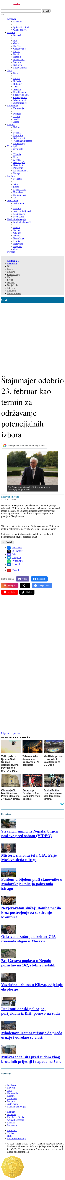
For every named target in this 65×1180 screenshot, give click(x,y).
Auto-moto (12, 200)
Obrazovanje (13, 274)
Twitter (10, 1133)
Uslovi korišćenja (15, 1120)
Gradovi (11, 269)
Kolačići (11, 1122)
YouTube (11, 592)
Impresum (12, 1125)
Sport (9, 70)
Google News (44, 585)
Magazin (11, 176)
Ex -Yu (10, 277)
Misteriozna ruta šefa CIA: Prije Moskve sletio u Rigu (29, 857)
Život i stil (12, 146)
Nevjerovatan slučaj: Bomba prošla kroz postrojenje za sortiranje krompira (31, 912)
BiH (9, 266)
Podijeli (8, 542)
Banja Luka (12, 285)
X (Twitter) (17, 551)
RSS (9, 1136)
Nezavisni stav (14, 293)
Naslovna (11, 19)
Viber (15, 554)
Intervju (11, 288)
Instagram (12, 585)
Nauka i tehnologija (16, 219)
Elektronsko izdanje (16, 1138)
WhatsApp (17, 561)
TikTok (29, 592)
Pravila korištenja (15, 1117)
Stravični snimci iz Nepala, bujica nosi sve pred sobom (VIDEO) (29, 833)
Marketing (12, 1114)
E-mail (15, 570)
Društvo (11, 271)
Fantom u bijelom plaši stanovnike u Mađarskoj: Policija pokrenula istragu (31, 884)
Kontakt (11, 1111)
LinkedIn (16, 564)
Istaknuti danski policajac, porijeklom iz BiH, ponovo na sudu (30, 1011)
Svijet (10, 280)
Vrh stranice (10, 1079)
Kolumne (11, 290)
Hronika (11, 282)
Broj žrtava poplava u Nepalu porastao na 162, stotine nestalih (28, 962)
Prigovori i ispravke (10, 733)
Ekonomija (12, 105)
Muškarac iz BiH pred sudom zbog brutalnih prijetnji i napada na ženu (31, 1059)
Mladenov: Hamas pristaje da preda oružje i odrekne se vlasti (31, 1035)
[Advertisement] (32, 336)
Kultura (11, 124)
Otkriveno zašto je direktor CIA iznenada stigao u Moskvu (28, 938)
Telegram (16, 557)
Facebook (17, 547)
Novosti (11, 32)
